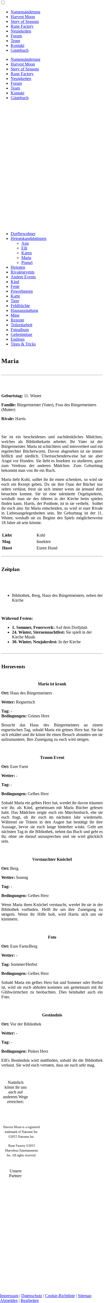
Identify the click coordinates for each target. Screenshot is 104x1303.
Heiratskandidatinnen (28, 238)
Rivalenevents (22, 272)
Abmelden (9, 1300)
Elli (24, 248)
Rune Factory (22, 26)
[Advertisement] (52, 156)
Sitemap (84, 1295)
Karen (26, 253)
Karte (15, 296)
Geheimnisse (21, 334)
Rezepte (17, 320)
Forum (16, 36)
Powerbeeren (22, 291)
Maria (26, 257)
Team (15, 40)
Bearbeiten (30, 1300)
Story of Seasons (25, 21)
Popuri (27, 262)
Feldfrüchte (20, 305)
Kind (15, 281)
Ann (25, 243)
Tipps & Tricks (23, 344)
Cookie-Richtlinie (60, 1295)
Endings (18, 339)
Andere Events (23, 277)
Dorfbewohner (23, 233)
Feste (15, 286)
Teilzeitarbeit (21, 325)
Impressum (9, 1295)
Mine (15, 315)
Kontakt (17, 45)
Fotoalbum (20, 329)
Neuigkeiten (21, 31)
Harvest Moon (23, 16)
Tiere (15, 301)
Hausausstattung (24, 310)
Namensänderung (25, 12)
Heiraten (18, 267)
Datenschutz (31, 1295)
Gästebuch (20, 50)
